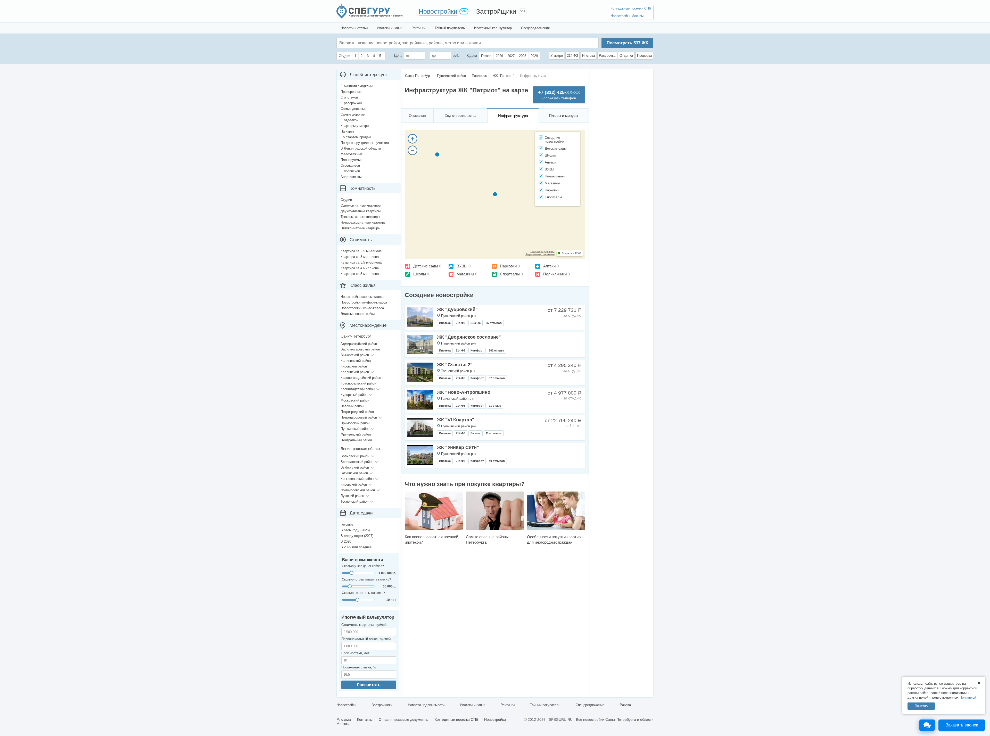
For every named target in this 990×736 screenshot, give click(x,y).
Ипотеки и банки (389, 28)
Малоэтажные (351, 154)
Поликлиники (555, 274)
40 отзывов (497, 460)
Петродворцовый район (359, 417)
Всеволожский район (357, 462)
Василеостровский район (360, 349)
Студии (346, 200)
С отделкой (349, 120)
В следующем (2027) (357, 536)
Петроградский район (357, 412)
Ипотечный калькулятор (493, 28)
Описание (417, 115)
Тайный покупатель (450, 28)
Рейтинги (418, 28)
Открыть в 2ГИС (571, 253)
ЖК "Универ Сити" (458, 447)
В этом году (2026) (355, 530)
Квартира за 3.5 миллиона (361, 262)
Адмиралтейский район (359, 344)
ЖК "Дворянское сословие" (469, 337)
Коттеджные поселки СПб (630, 8)
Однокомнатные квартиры (361, 205)
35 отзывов (494, 322)
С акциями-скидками (357, 86)
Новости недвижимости (426, 705)
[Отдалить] (412, 150)
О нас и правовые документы (403, 719)
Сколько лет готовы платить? (363, 593)
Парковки (508, 266)
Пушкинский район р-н (458, 316)
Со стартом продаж (356, 137)
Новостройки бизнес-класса (362, 308)
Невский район (352, 406)
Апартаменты (351, 177)
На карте (347, 131)
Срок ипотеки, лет (355, 653)
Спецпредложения (535, 28)
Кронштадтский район (358, 389)
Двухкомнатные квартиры (361, 211)
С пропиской (350, 171)
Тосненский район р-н (458, 371)
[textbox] (416, 43)
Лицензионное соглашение (540, 254)
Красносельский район (358, 383)
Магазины (465, 274)
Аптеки (549, 266)
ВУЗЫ (462, 266)
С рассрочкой (351, 103)
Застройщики (496, 11)
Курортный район (354, 395)
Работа (625, 705)
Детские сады (425, 266)
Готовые (347, 524)
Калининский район (356, 361)
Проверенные (351, 92)
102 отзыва (496, 350)
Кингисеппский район (357, 479)
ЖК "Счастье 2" (455, 364)
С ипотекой (349, 97)
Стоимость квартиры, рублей (363, 625)
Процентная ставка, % (358, 667)
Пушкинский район (355, 429)
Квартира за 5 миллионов (361, 274)
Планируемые (351, 160)
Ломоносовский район (358, 490)
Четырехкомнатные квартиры (363, 222)
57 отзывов (497, 378)
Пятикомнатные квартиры (360, 228)
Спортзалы (510, 274)
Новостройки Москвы (627, 16)
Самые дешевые (353, 109)
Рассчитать (369, 685)
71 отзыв (495, 405)
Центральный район (356, 440)
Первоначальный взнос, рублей (366, 639)
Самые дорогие (353, 114)
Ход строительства (460, 115)
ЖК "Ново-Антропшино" (465, 392)
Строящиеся (350, 165)
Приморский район (355, 423)
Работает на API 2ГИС (542, 251)
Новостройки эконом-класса (362, 297)
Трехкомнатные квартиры (360, 217)
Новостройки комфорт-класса (364, 302)
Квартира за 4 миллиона (360, 268)
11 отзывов (493, 433)
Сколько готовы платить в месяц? (366, 579)
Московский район (355, 400)
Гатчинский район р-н (457, 398)
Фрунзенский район (356, 434)
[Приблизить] (412, 139)
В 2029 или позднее (356, 547)
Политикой (968, 697)
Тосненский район (354, 501)
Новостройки (438, 11)
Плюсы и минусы (563, 115)
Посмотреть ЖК (627, 42)
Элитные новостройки (358, 314)
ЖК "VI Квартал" (455, 419)
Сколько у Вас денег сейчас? (363, 566)
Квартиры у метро (355, 126)
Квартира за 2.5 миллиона (361, 251)
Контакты (365, 719)
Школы (419, 274)
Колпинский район (355, 372)
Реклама (343, 719)
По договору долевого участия (365, 143)
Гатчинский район (354, 473)
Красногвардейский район (361, 378)
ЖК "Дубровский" (457, 309)
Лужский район (352, 496)
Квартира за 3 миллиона (360, 257)
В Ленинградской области (361, 148)
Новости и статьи (354, 28)
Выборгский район (355, 355)
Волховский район (355, 456)
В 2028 (346, 541)
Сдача (472, 56)
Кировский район (354, 366)
